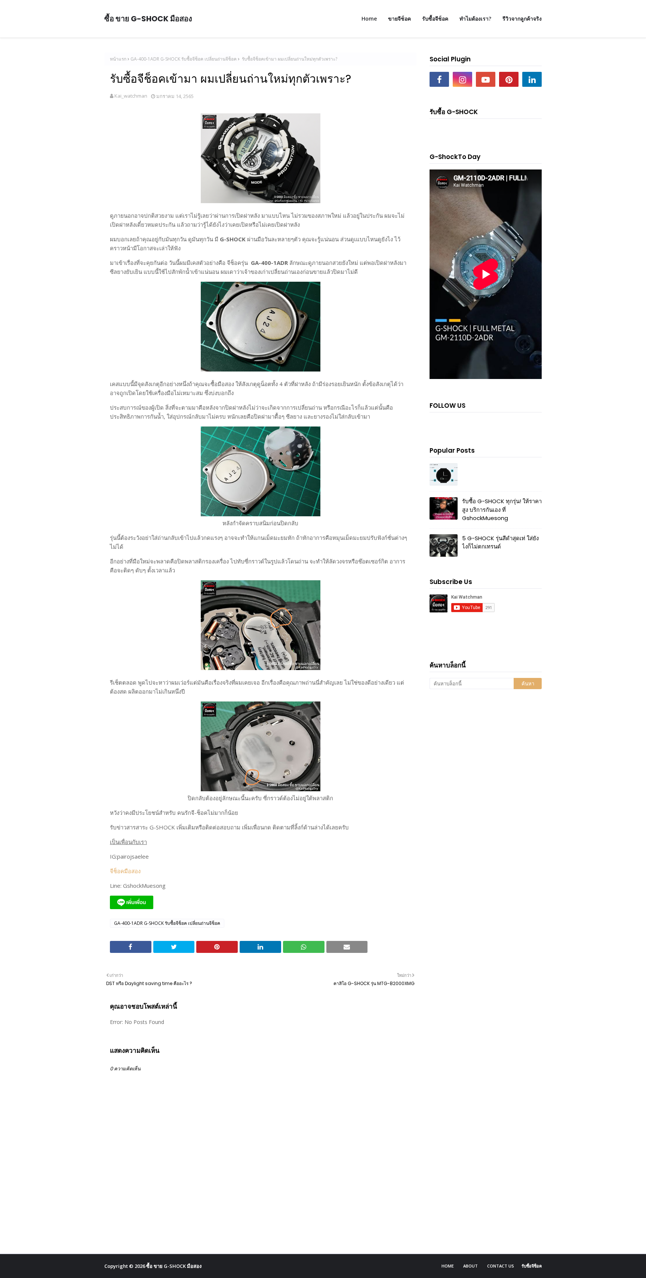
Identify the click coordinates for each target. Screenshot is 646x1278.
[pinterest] (509, 79)
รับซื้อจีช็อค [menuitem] (435, 18)
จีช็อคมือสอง (125, 871)
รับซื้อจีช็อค (532, 1266)
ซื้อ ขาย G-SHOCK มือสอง (148, 18)
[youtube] (485, 79)
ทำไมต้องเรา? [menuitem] (475, 18)
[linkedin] (532, 79)
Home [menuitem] (369, 18)
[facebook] (439, 79)
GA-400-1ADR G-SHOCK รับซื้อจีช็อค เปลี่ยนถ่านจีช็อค (183, 59)
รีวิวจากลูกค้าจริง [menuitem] (522, 18)
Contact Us (500, 1266)
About (470, 1266)
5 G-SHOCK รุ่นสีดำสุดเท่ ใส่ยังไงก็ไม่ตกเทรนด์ (500, 542)
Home (448, 1266)
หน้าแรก (118, 59)
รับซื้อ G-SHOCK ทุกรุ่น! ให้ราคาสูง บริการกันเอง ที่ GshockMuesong (502, 509)
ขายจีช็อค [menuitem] (399, 18)
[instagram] (462, 79)
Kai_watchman (130, 95)
